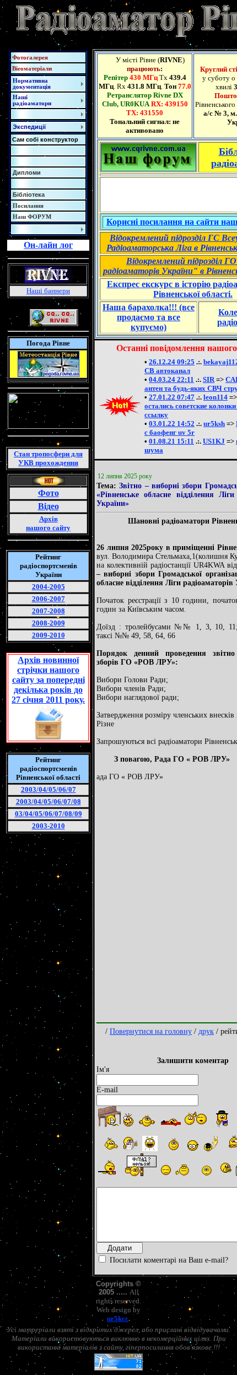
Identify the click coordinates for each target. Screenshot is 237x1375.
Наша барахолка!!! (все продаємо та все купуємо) (149, 317)
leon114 (215, 397)
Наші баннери (48, 291)
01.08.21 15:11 (171, 441)
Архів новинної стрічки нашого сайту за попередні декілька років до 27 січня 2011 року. (48, 679)
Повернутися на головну (151, 1031)
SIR (208, 379)
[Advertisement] (118, 899)
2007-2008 (48, 611)
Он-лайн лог (48, 245)
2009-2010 (48, 635)
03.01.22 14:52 (172, 423)
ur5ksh (214, 423)
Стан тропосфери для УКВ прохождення (48, 458)
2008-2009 (48, 623)
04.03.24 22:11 (171, 379)
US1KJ (214, 441)
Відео (48, 506)
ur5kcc (117, 1318)
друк (206, 1031)
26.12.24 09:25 (172, 362)
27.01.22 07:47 (172, 397)
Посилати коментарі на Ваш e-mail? (167, 1260)
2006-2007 (48, 599)
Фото (48, 493)
